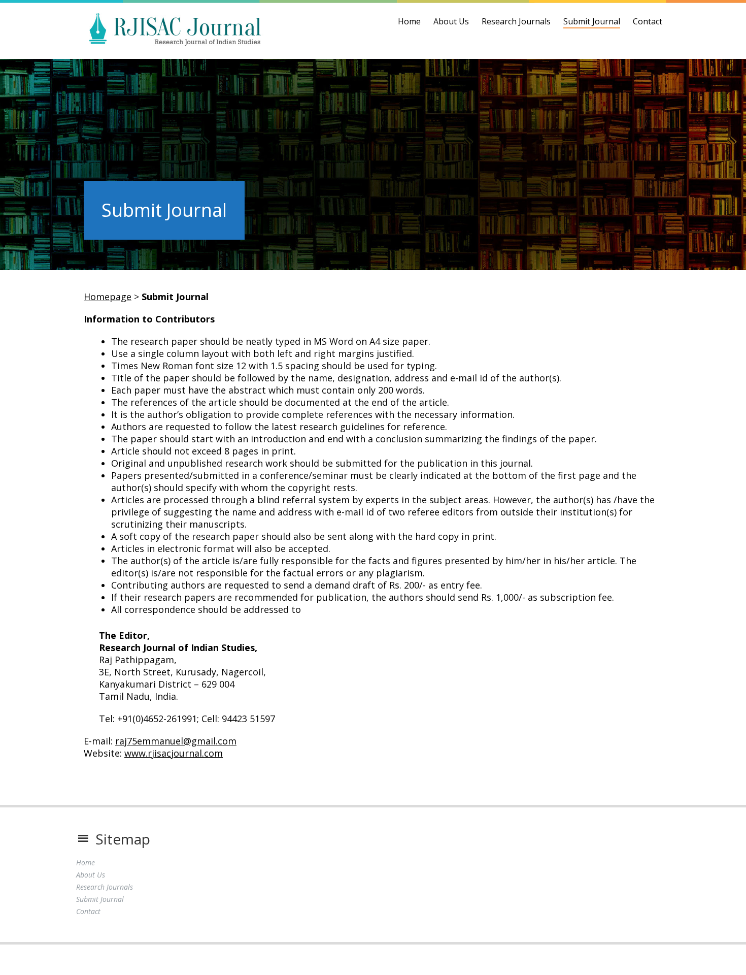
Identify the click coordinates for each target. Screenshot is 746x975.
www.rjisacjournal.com (173, 753)
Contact (647, 21)
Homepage (107, 296)
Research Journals (516, 21)
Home (409, 21)
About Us (451, 21)
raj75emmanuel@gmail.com (175, 741)
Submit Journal (591, 21)
